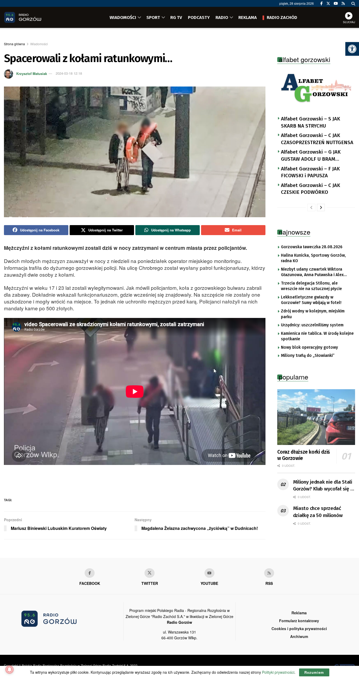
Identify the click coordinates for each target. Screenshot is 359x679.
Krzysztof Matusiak (31, 73)
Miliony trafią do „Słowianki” (308, 355)
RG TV (176, 17)
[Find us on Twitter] (328, 3)
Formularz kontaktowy (299, 620)
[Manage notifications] (9, 669)
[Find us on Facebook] (321, 3)
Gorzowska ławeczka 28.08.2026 (311, 247)
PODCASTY (199, 17)
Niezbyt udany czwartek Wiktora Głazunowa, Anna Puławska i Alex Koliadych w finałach (312, 272)
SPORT (153, 17)
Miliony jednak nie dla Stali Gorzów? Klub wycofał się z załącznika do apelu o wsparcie (323, 486)
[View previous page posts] (311, 207)
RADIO (222, 17)
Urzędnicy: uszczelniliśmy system (312, 325)
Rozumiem (314, 672)
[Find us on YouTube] (336, 3)
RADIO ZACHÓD (282, 17)
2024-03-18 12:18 (69, 73)
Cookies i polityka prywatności (299, 628)
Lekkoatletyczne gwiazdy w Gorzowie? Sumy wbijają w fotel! (311, 300)
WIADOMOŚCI (123, 17)
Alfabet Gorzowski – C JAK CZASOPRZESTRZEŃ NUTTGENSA (317, 138)
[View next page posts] (321, 207)
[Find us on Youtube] (209, 573)
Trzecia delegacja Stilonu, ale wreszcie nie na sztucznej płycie (311, 286)
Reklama (299, 612)
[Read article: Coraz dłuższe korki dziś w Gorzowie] (316, 417)
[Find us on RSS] (343, 3)
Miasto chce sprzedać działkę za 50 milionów (318, 511)
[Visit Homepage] (30, 17)
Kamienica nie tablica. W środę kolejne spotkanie (317, 336)
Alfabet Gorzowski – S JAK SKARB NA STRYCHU (310, 122)
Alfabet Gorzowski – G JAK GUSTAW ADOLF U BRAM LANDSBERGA (311, 156)
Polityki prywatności (278, 672)
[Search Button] (353, 3)
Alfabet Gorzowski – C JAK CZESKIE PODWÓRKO (310, 188)
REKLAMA (247, 17)
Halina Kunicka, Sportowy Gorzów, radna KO (313, 258)
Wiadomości (39, 44)
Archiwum (299, 636)
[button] (352, 49)
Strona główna (14, 44)
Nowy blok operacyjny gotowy (309, 347)
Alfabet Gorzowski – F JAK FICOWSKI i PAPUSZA (310, 172)
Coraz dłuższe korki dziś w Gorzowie (303, 455)
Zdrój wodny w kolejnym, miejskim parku (313, 314)
